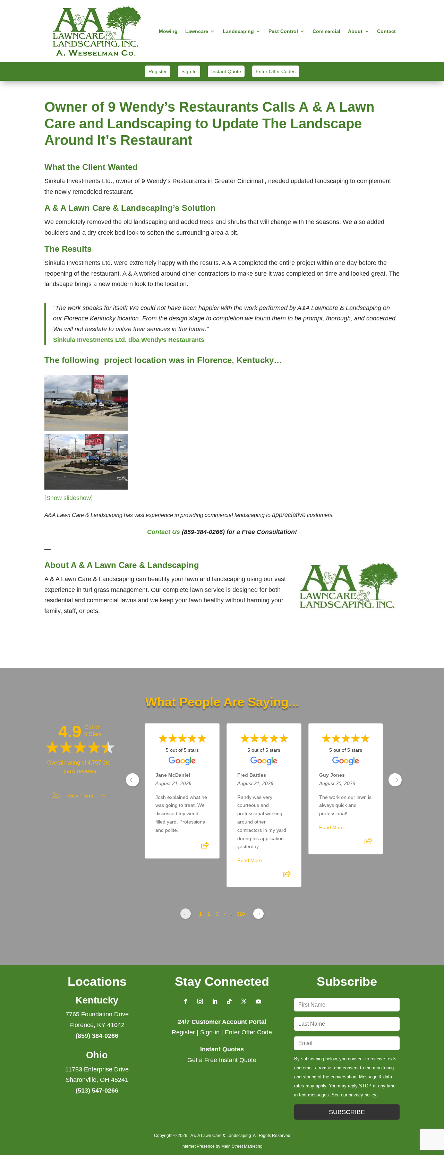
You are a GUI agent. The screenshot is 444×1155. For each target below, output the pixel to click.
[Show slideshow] (68, 497)
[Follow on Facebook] (185, 1001)
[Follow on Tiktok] (229, 1001)
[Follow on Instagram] (200, 1001)
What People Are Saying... (222, 702)
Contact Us (163, 531)
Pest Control (283, 31)
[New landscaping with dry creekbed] (86, 487)
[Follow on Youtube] (258, 1001)
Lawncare (196, 31)
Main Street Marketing (242, 1146)
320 (241, 914)
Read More (249, 860)
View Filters (80, 796)
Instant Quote (226, 71)
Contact (386, 31)
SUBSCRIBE (347, 1112)
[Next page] (258, 913)
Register (157, 71)
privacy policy (362, 1094)
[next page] (395, 779)
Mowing (168, 31)
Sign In (189, 71)
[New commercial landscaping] (86, 428)
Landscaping (238, 31)
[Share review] (205, 847)
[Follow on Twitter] (243, 1001)
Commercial (326, 31)
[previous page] (132, 779)
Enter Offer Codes (276, 71)
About (355, 31)
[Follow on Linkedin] (214, 1001)
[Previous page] (185, 913)
